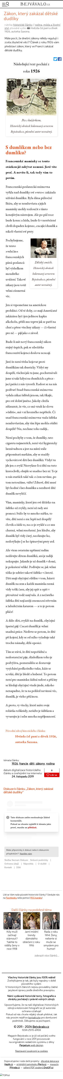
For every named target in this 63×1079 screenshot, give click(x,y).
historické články (22, 24)
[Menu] (5, 4)
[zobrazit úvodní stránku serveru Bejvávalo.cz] (35, 5)
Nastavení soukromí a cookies (31, 1051)
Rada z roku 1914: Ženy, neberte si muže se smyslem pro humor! (51, 940)
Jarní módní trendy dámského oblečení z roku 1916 (31, 938)
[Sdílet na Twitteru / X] (55, 60)
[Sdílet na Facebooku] (59, 60)
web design (31, 1045)
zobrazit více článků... (47, 955)
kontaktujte (34, 1017)
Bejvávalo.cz (41, 1026)
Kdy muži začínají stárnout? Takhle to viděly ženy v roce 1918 (11, 940)
